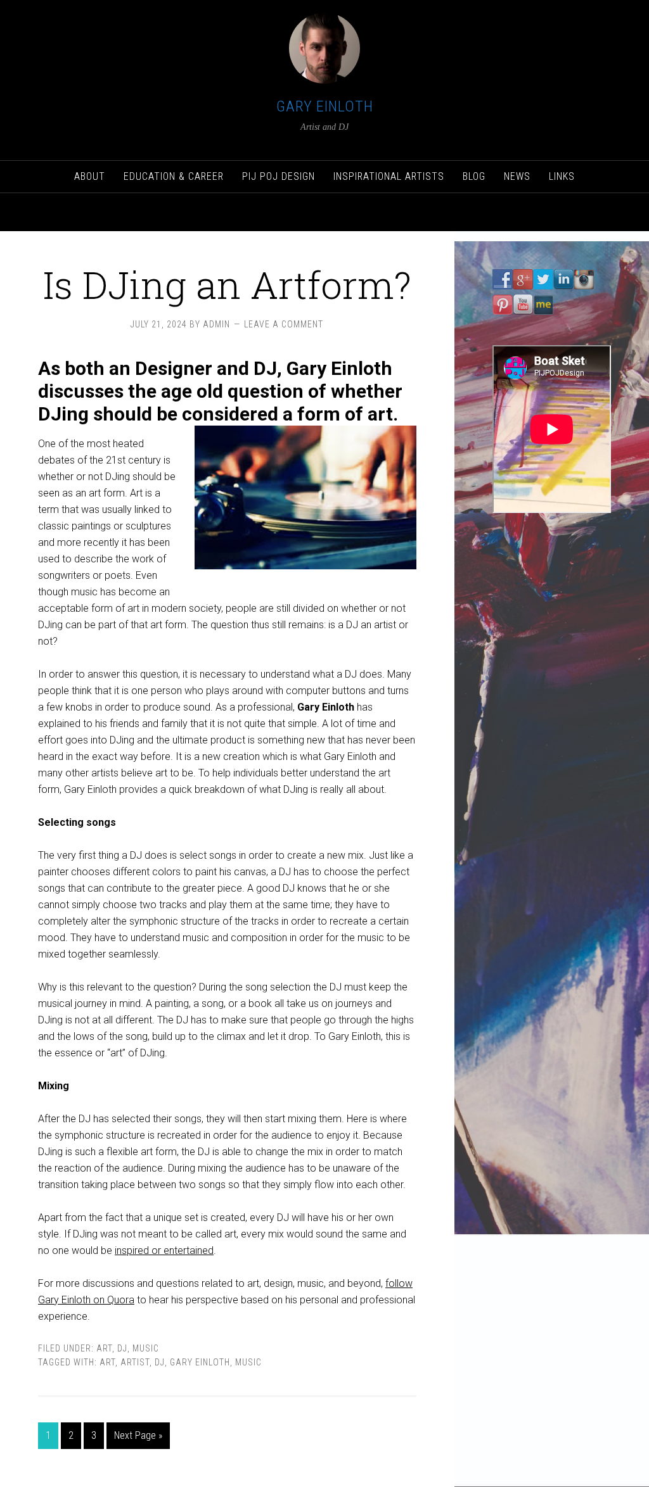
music (248, 1362)
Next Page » (138, 1435)
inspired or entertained (164, 1250)
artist (135, 1362)
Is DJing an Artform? (227, 284)
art (107, 1362)
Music (145, 1348)
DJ (122, 1348)
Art (104, 1348)
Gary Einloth (324, 106)
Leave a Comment (283, 324)
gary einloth (200, 1362)
